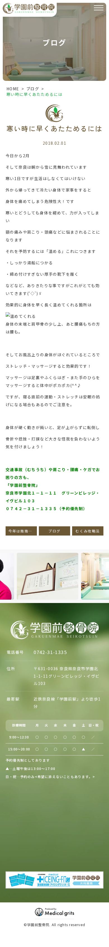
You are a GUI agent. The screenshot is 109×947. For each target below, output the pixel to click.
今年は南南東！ (22, 531)
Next (104, 565)
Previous (5, 565)
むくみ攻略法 (87, 531)
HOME (12, 88)
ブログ (32, 88)
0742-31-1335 (50, 652)
